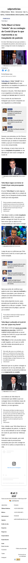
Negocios (4, 531)
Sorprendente (5, 535)
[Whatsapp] (8, 70)
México (13, 12)
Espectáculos (5, 539)
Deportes (3, 528)
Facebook (3, 549)
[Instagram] (16, 493)
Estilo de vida (4, 524)
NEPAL (2, 14)
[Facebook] (2, 70)
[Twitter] (5, 70)
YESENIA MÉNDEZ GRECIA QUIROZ (14, 14)
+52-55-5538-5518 (18, 508)
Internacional (19, 12)
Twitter (3, 553)
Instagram (3, 557)
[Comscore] (14, 500)
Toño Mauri (4, 21)
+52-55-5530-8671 (18, 512)
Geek (2, 543)
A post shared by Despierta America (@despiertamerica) (15, 483)
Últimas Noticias (6, 12)
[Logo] (14, 9)
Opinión (25, 12)
